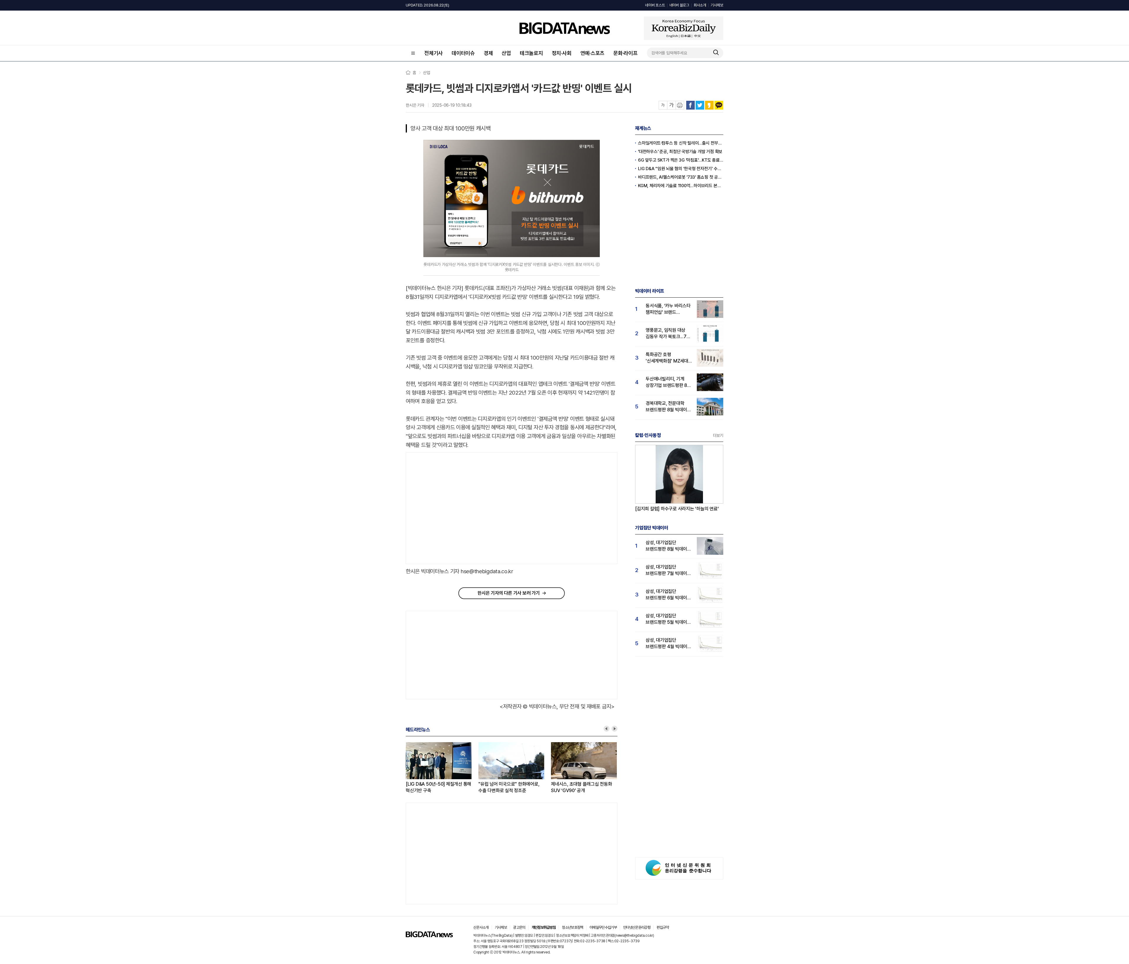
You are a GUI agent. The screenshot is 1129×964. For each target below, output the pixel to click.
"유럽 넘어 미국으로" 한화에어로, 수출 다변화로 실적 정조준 (508, 787)
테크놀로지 (531, 53)
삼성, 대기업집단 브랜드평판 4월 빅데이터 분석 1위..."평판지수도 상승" (669, 643)
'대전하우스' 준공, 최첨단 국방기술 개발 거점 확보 (680, 151)
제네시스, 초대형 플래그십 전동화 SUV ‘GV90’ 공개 (581, 787)
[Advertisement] (455, 508)
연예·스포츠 (592, 53)
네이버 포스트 (655, 5)
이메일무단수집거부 (603, 927)
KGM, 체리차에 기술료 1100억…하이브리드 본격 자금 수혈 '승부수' (680, 185)
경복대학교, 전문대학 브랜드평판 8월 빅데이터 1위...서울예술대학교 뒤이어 (668, 406)
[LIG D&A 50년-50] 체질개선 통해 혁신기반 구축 (438, 787)
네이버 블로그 (679, 5)
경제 (488, 53)
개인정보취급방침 (544, 927)
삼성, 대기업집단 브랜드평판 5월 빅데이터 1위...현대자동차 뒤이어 (668, 619)
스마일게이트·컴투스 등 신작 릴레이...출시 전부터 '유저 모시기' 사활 (680, 143)
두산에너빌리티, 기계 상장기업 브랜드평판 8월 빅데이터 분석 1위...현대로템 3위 (668, 382)
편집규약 (663, 927)
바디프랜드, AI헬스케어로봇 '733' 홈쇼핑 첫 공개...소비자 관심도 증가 (680, 177)
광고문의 (519, 927)
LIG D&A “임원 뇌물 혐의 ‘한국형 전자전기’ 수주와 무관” (680, 168)
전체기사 (433, 53)
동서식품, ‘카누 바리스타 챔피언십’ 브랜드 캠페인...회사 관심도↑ (668, 309)
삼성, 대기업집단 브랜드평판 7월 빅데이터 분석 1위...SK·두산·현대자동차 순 (668, 570)
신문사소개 (481, 927)
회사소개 (700, 5)
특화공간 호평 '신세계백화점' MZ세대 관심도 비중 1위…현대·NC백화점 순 (667, 358)
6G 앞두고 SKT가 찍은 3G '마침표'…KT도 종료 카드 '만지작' (680, 160)
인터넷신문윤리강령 (636, 927)
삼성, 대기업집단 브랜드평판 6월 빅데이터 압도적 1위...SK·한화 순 (668, 595)
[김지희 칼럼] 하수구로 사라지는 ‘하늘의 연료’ (677, 509)
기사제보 (717, 5)
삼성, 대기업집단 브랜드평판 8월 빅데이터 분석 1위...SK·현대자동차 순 (668, 546)
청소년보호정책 (572, 927)
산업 (506, 53)
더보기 (718, 435)
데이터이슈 (463, 53)
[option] (442, 768)
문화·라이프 (625, 53)
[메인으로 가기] (429, 935)
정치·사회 (562, 53)
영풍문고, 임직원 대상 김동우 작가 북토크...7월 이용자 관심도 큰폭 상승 (668, 333)
